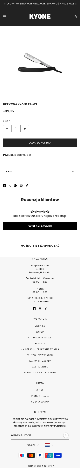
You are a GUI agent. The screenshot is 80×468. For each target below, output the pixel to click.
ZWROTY (40, 331)
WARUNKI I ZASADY (40, 361)
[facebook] (34, 308)
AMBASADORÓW (40, 401)
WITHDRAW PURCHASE (40, 337)
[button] (27, 185)
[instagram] (40, 308)
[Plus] (24, 128)
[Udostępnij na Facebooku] (4, 185)
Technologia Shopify (40, 466)
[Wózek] (75, 16)
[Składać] (65, 435)
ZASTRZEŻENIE (40, 366)
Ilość (7, 121)
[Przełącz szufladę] (4, 16)
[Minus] (7, 128)
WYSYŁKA (40, 326)
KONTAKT (40, 343)
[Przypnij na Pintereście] (15, 185)
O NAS (40, 390)
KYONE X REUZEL (40, 396)
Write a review (40, 226)
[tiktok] (46, 308)
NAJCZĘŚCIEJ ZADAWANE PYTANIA (40, 349)
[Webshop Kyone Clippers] (40, 16)
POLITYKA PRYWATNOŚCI (40, 355)
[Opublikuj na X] (9, 185)
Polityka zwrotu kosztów (40, 372)
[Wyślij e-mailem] (21, 185)
